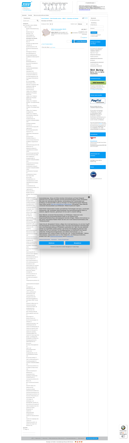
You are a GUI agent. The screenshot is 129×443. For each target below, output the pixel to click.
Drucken (86, 18)
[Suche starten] (37, 21)
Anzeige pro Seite (45, 23)
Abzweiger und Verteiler (46, 20)
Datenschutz (38, 438)
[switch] (123, 436)
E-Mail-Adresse (93, 24)
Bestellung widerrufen (92, 438)
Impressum (44, 438)
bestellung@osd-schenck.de (97, 62)
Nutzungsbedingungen (71, 438)
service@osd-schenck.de (96, 65)
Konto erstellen (94, 36)
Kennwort (92, 28)
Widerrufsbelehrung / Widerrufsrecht (56, 438)
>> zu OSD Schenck (27, 10)
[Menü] (126, 426)
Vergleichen (84, 37)
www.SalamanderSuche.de (96, 178)
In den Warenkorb (81, 41)
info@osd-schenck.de (95, 54)
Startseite (24, 15)
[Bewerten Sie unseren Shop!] (98, 82)
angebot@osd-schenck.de (96, 58)
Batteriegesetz (81, 438)
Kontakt (30, 15)
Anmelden (93, 32)
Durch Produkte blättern (47, 44)
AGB (33, 438)
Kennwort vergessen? (96, 34)
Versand (53, 47)
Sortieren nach (74, 23)
